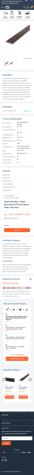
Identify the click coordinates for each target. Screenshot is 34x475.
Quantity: (6, 225)
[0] (31, 7)
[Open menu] (2, 7)
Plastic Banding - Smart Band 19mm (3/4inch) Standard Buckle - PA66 (15, 337)
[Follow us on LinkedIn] (6, 460)
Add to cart (17, 230)
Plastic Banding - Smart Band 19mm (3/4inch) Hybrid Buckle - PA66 (15, 328)
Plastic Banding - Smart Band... (9, 387)
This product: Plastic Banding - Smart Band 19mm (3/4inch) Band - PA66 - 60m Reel (16, 318)
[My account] (27, 7)
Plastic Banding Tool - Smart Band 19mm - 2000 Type (15, 347)
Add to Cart (9, 397)
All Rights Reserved (15, 471)
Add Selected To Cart (17, 359)
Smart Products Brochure (9, 110)
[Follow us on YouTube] (3, 460)
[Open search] (24, 7)
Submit (6, 443)
